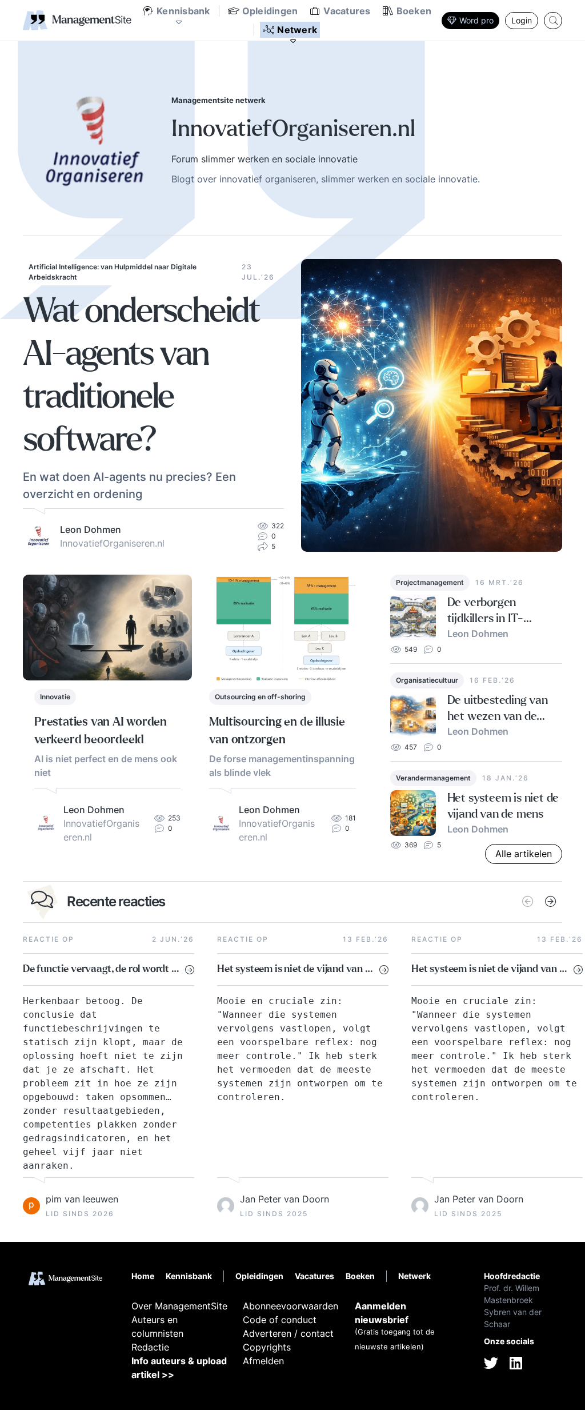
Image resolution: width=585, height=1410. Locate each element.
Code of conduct (279, 1319)
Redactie (150, 1347)
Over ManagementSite (179, 1306)
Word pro (476, 20)
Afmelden (263, 1361)
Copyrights (267, 1347)
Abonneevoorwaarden (290, 1306)
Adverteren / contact (288, 1333)
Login (521, 20)
